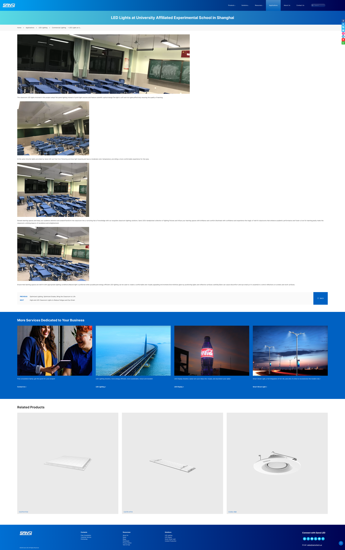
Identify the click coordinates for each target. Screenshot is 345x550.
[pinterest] (323, 538)
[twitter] (315, 538)
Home (19, 28)
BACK (322, 298)
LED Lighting (43, 28)
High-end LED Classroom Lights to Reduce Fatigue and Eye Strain (47, 300)
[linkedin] (304, 538)
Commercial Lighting (59, 28)
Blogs (124, 539)
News (124, 537)
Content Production (170, 541)
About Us (125, 535)
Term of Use (126, 545)
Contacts (84, 532)
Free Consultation (86, 535)
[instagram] (312, 538)
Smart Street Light (170, 539)
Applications (30, 28)
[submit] (312, 5)
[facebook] (308, 538)
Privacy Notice (127, 543)
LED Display (168, 537)
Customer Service (86, 537)
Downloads (126, 541)
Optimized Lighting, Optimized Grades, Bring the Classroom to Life (47, 296)
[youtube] (319, 538)
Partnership (84, 539)
